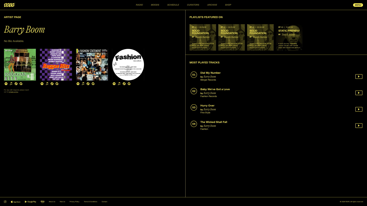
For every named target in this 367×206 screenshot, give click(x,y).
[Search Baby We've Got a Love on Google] (57, 84)
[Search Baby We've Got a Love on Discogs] (52, 84)
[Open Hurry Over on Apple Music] (83, 84)
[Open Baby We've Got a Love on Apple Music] (47, 84)
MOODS (155, 5)
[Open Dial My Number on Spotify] (6, 84)
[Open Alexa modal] (42, 202)
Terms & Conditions (90, 201)
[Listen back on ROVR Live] (358, 76)
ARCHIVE (212, 5)
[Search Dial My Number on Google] (21, 84)
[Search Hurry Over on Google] (93, 84)
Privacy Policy (74, 201)
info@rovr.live (13, 92)
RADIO (139, 5)
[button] (203, 37)
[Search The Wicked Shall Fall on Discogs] (124, 84)
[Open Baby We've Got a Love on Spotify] (42, 84)
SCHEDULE (173, 5)
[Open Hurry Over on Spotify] (78, 84)
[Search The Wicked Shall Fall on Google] (129, 84)
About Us (52, 201)
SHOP (228, 5)
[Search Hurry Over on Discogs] (88, 84)
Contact (104, 201)
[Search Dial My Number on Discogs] (16, 84)
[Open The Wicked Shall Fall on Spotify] (114, 84)
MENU (358, 5)
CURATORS (193, 5)
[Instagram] (5, 202)
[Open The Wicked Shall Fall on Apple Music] (119, 84)
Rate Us (62, 201)
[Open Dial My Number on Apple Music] (11, 84)
